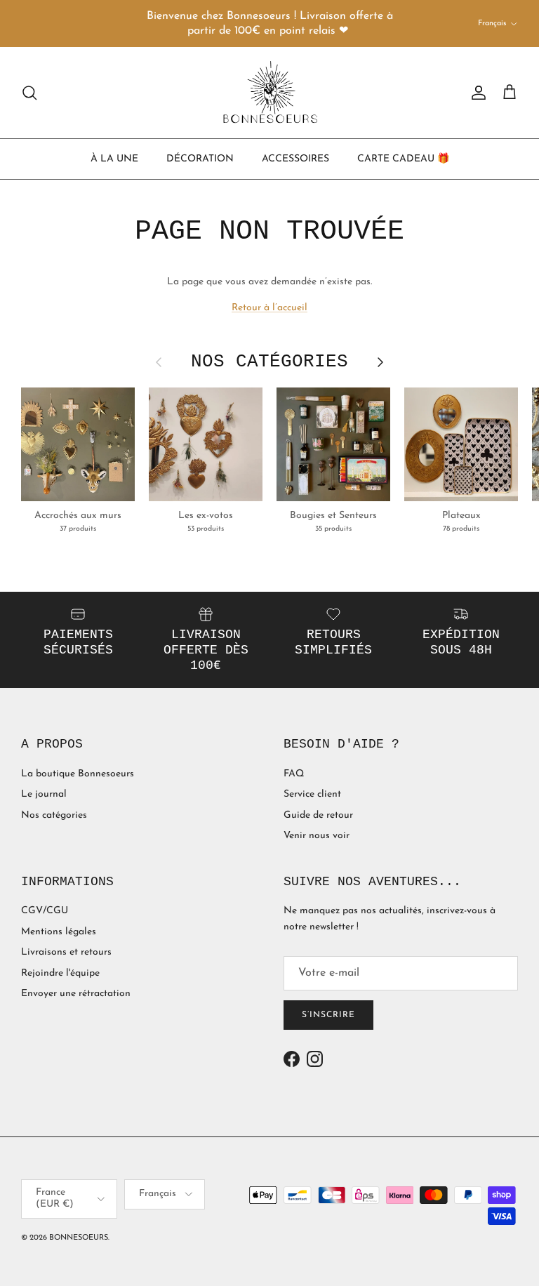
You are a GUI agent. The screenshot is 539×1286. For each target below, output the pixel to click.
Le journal (44, 794)
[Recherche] (29, 92)
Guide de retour (318, 815)
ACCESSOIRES (295, 159)
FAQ (294, 774)
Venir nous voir (317, 835)
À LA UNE (114, 159)
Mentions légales (58, 932)
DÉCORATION (200, 159)
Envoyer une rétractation (76, 993)
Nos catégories (54, 815)
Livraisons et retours (66, 952)
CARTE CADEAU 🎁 (403, 159)
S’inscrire (328, 1015)
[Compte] (476, 92)
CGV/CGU (44, 911)
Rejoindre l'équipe (60, 973)
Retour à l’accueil (269, 308)
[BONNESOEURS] (269, 92)
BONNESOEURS (78, 1238)
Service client (312, 794)
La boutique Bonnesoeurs (77, 774)
